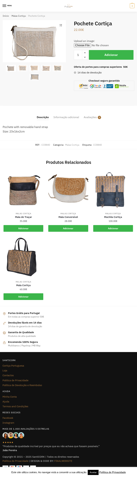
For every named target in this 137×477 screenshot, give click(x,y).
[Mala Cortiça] (23, 257)
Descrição (43, 117)
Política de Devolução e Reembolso (22, 385)
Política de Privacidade (15, 460)
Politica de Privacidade (15, 380)
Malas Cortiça (19, 15)
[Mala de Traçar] (23, 189)
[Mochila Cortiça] (113, 189)
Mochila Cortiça (113, 217)
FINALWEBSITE (63, 460)
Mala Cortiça (23, 285)
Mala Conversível (68, 217)
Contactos (8, 375)
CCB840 (97, 144)
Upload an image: (84, 41)
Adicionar (111, 55)
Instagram (8, 422)
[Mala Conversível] (68, 189)
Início (6, 15)
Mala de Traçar (23, 217)
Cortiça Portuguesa (13, 365)
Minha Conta (10, 396)
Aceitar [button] (93, 472)
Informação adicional (66, 117)
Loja (5, 370)
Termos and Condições (15, 406)
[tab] (43, 114)
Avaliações (90, 117)
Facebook (8, 417)
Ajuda (6, 401)
